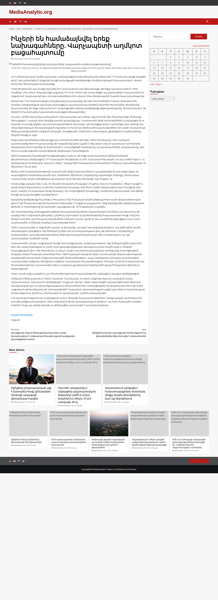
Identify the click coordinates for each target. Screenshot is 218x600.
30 (179, 78)
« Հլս (152, 84)
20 (154, 73)
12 (205, 62)
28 (162, 78)
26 (205, 73)
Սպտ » (159, 84)
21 (162, 73)
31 (188, 78)
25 (196, 73)
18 (196, 68)
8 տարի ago (35, 59)
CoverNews (119, 469)
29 (170, 78)
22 (170, 73)
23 (179, 73)
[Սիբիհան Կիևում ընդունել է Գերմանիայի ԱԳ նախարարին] (28, 423)
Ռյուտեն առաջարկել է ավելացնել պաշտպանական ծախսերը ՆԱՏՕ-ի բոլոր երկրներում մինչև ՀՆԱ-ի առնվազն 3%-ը (77, 395)
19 (205, 68)
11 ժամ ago (114, 450)
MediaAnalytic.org (30, 12)
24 (188, 73)
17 (188, 68)
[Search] (207, 21)
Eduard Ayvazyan (18, 402)
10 (188, 62)
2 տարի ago (31, 402)
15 (170, 68)
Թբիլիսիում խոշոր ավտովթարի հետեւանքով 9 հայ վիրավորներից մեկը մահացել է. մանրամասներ (119, 332)
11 (196, 62)
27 (154, 78)
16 (179, 68)
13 (154, 68)
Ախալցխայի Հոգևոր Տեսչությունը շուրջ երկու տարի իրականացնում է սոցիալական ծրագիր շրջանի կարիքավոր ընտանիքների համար (43, 334)
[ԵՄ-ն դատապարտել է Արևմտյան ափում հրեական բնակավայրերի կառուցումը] (68, 423)
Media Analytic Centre (20, 59)
